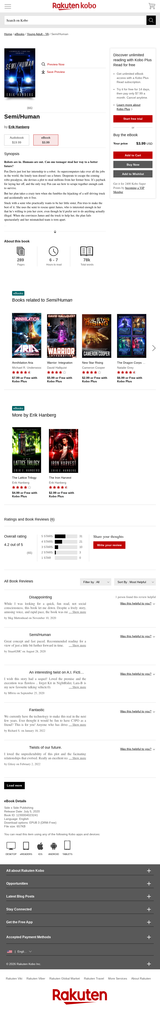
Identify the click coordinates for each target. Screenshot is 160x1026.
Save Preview (56, 71)
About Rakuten (141, 978)
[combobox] (95, 582)
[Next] (154, 348)
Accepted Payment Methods (28, 937)
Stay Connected (19, 909)
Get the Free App (19, 922)
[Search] (151, 20)
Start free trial (132, 118)
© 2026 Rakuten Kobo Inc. (23, 964)
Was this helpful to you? (135, 603)
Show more (77, 612)
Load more (14, 785)
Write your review (109, 545)
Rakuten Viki (14, 978)
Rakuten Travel (94, 978)
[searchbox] (80, 20)
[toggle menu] (7, 6)
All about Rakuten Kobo (25, 870)
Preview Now (55, 64)
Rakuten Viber (35, 978)
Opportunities (17, 883)
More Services (117, 978)
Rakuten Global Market (64, 978)
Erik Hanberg (19, 127)
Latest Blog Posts (20, 896)
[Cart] (151, 6)
